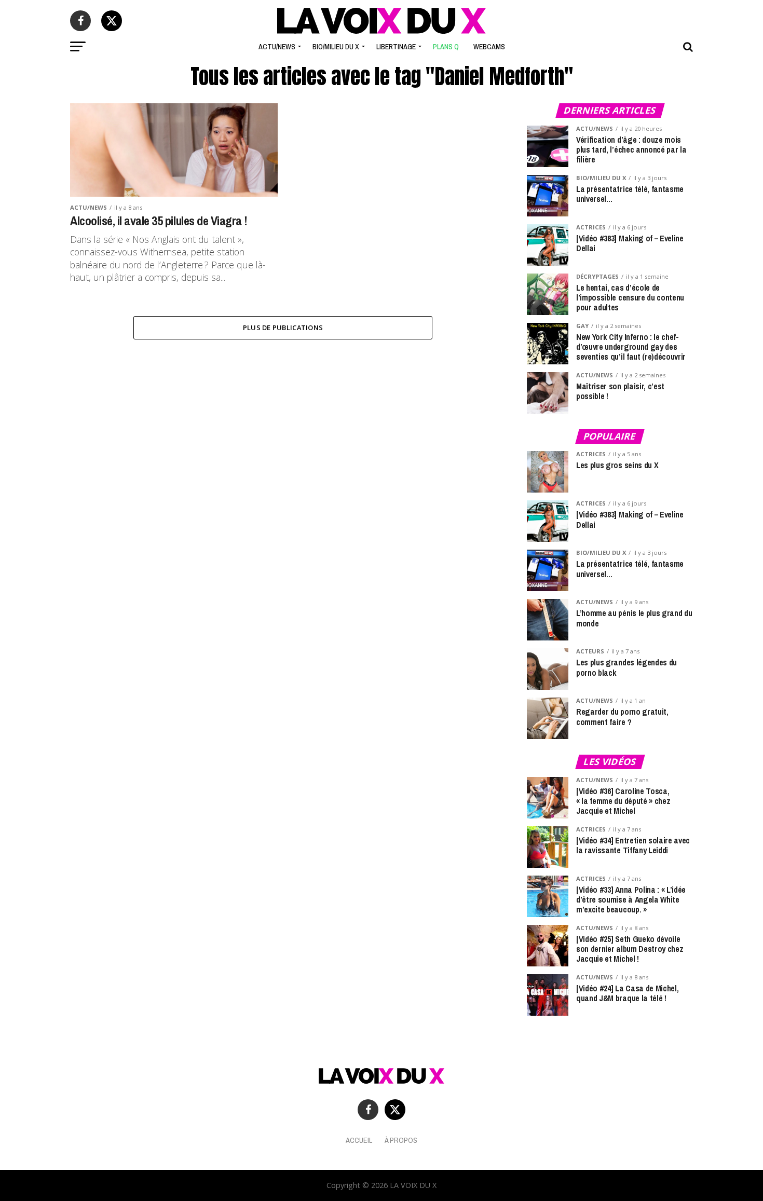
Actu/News (276, 46)
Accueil (359, 1140)
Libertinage (396, 46)
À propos (401, 1140)
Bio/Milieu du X (335, 46)
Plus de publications (283, 327)
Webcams (489, 46)
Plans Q (446, 46)
